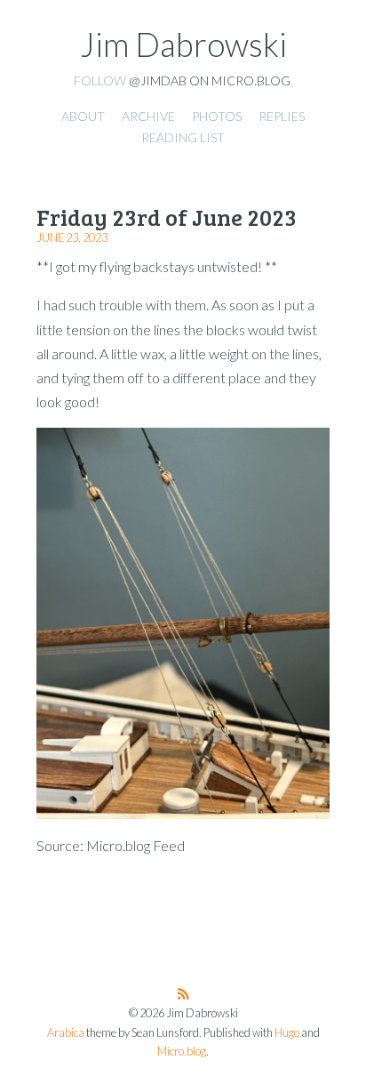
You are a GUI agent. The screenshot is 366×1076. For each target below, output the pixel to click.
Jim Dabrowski (183, 44)
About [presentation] (83, 116)
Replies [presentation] (282, 116)
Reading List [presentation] (183, 137)
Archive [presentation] (148, 116)
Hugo (286, 1033)
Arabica (65, 1033)
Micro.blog (181, 1051)
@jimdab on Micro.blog (209, 80)
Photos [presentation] (217, 116)
